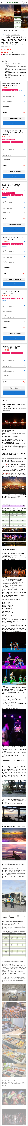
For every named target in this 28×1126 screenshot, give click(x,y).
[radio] (1, 52)
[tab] (4, 30)
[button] (14, 106)
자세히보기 (21, 90)
